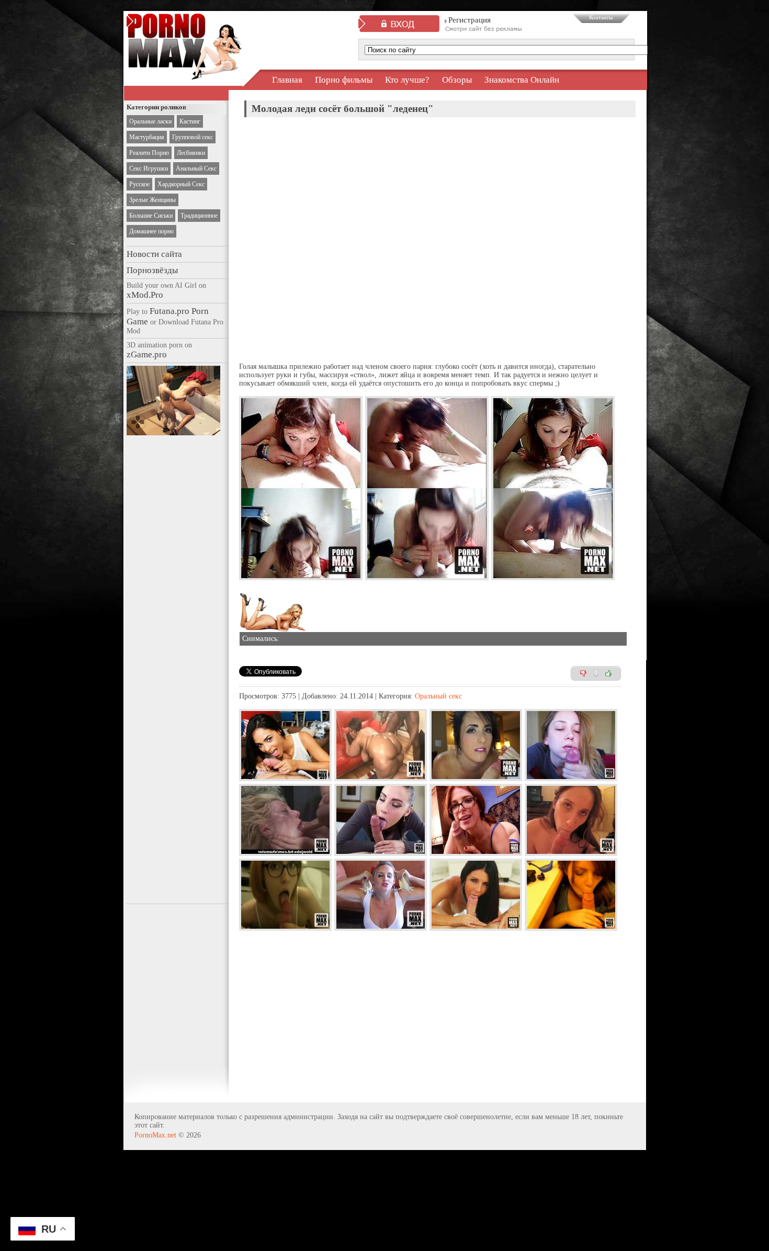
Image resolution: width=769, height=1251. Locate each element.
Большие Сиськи (151, 215)
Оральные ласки (150, 121)
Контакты (601, 17)
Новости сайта (154, 254)
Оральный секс (438, 696)
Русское (139, 184)
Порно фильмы (343, 80)
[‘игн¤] (583, 673)
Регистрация (469, 20)
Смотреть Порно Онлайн (184, 70)
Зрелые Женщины (152, 200)
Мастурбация (146, 137)
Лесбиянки (191, 152)
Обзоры (457, 80)
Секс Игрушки (148, 168)
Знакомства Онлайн (521, 80)
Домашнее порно (151, 231)
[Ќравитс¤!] (608, 673)
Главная (287, 80)
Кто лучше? (407, 80)
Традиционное (199, 215)
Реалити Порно (149, 152)
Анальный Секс (196, 168)
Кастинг (189, 121)
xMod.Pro (145, 295)
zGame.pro (147, 354)
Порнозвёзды (152, 270)
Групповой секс (192, 137)
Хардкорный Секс (181, 184)
